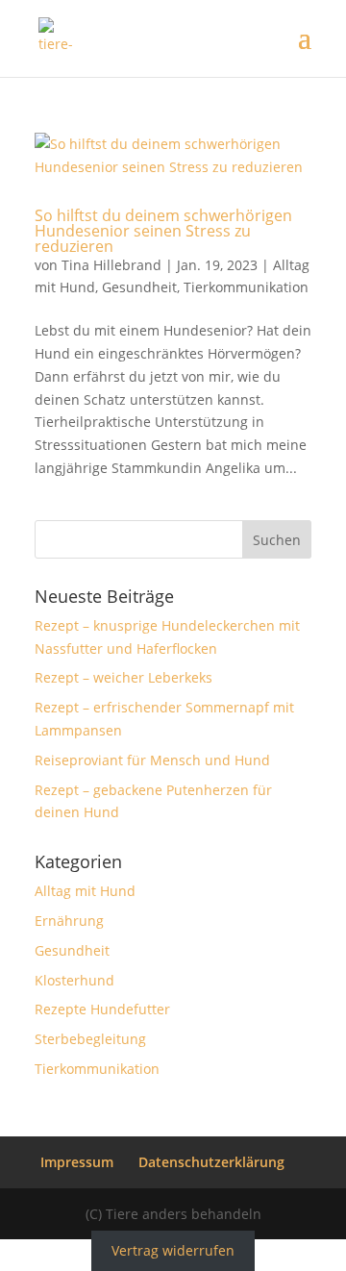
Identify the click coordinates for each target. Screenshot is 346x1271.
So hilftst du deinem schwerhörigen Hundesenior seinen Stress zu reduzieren (163, 231)
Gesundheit (139, 287)
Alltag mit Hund (85, 891)
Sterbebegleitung (90, 1039)
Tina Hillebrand (111, 265)
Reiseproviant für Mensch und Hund (152, 760)
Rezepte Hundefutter (102, 1009)
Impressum (76, 1162)
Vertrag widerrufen (173, 1250)
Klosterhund (74, 980)
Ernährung (69, 920)
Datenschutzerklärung (211, 1162)
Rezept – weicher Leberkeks (123, 677)
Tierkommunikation (246, 287)
